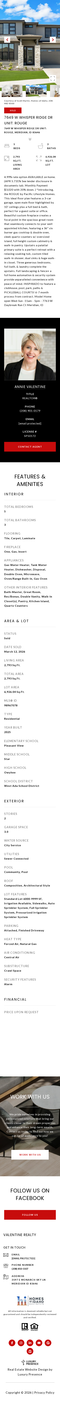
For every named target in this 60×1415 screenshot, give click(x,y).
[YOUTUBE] (39, 1343)
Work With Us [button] (30, 1154)
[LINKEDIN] (30, 1343)
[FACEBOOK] (12, 1343)
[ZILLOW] (30, 1351)
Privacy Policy (44, 1392)
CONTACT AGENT (30, 446)
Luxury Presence (30, 1374)
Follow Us (30, 1214)
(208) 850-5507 (20, 1268)
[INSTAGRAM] (21, 1343)
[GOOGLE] (48, 1343)
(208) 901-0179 (30, 410)
